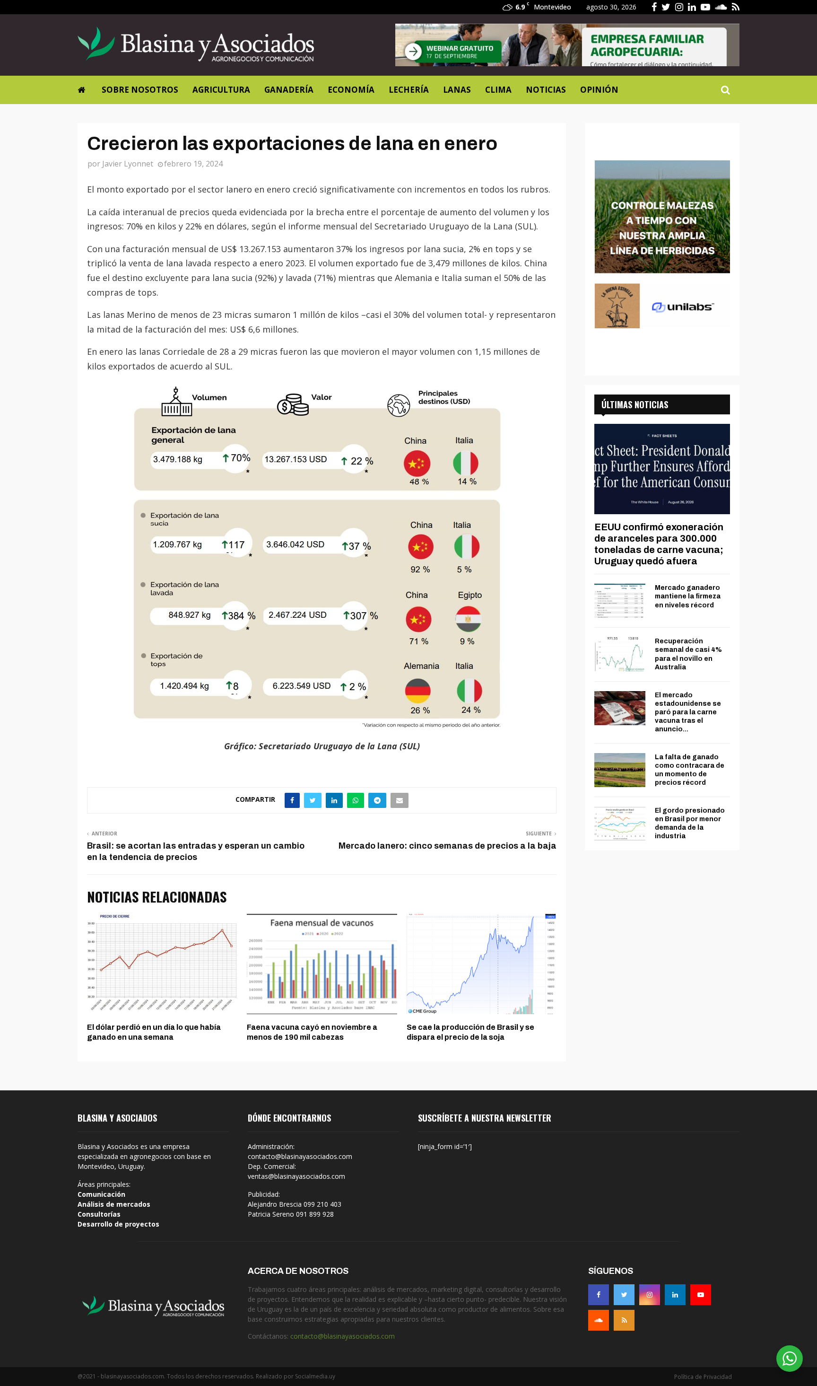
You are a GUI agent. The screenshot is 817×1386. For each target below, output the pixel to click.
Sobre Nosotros (140, 89)
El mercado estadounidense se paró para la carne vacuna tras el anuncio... (688, 712)
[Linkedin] (675, 1294)
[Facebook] (598, 1294)
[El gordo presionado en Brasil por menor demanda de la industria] (619, 824)
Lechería (409, 89)
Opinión (599, 89)
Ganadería (288, 89)
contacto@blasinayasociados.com (342, 1336)
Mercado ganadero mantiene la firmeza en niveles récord (688, 596)
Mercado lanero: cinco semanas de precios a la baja (447, 846)
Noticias (546, 89)
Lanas (457, 89)
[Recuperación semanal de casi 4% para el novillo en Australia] (619, 654)
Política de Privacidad (703, 1377)
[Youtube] (700, 1294)
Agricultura (221, 89)
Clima (498, 89)
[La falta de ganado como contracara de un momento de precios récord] (619, 770)
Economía (351, 89)
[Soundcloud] (598, 1320)
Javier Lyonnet (127, 163)
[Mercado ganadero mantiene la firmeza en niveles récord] (619, 601)
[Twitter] (624, 1294)
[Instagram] (649, 1294)
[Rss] (624, 1320)
